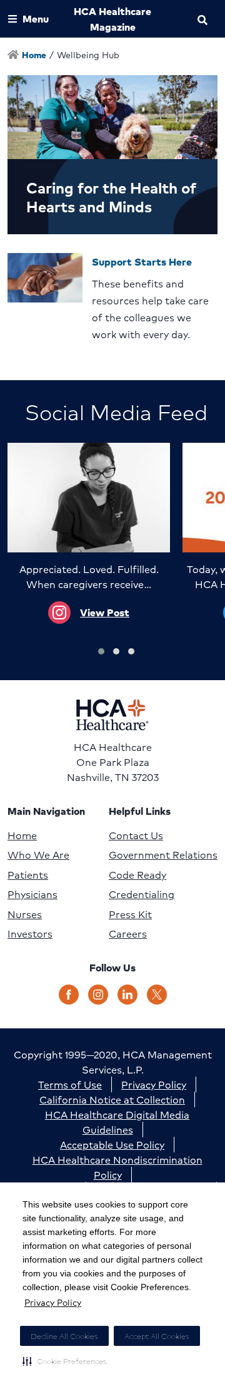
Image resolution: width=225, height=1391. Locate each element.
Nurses (25, 914)
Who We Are (38, 854)
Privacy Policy (52, 1302)
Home (22, 835)
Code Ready (137, 874)
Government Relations (163, 854)
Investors (30, 933)
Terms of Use (70, 1084)
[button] (64, 1361)
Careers (128, 933)
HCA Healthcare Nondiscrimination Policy (117, 1167)
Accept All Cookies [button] (156, 1336)
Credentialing (141, 894)
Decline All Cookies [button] (64, 1336)
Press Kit (130, 914)
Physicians (33, 894)
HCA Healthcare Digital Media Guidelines (117, 1122)
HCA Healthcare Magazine (112, 18)
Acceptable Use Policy (112, 1144)
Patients (28, 874)
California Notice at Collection (112, 1099)
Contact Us (136, 835)
